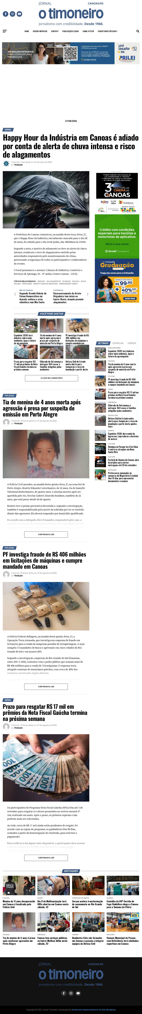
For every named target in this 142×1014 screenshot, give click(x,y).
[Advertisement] (71, 96)
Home (27, 31)
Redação (19, 165)
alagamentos (54, 281)
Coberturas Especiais (107, 31)
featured (27, 284)
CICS (84, 281)
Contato (54, 31)
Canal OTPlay (88, 31)
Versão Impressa (40, 31)
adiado (42, 281)
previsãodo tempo (69, 284)
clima (18, 284)
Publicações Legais (70, 31)
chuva (76, 281)
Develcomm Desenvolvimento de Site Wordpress (94, 1010)
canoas (67, 281)
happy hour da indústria (46, 284)
